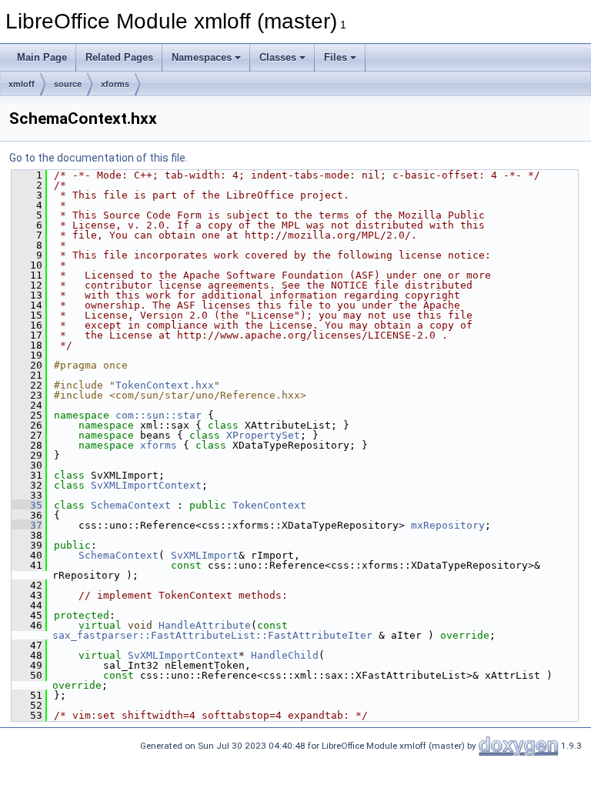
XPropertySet (263, 435)
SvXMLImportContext (146, 485)
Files (335, 57)
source (68, 83)
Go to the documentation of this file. (98, 158)
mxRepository (448, 525)
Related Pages (119, 57)
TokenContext (269, 505)
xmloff (21, 83)
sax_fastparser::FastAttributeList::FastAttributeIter (212, 635)
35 (27, 505)
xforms (115, 83)
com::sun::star (158, 415)
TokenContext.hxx (164, 385)
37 (27, 525)
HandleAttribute (205, 625)
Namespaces (202, 57)
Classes (277, 57)
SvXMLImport (205, 555)
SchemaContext (131, 505)
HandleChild (285, 655)
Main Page (42, 57)
